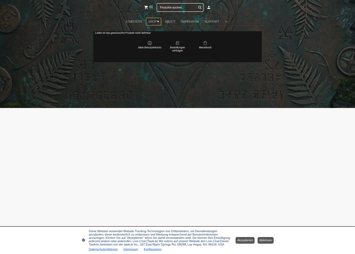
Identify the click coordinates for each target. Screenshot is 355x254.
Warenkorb (205, 47)
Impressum (131, 249)
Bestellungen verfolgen (177, 49)
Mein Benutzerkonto (149, 47)
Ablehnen (265, 240)
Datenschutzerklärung (103, 249)
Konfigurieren (153, 249)
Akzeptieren (245, 240)
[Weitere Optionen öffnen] (226, 21)
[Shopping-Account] (209, 7)
